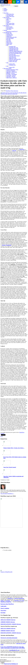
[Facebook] (2, 2)
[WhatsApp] (14, 2)
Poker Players (6, 25)
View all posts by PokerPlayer (7, 493)
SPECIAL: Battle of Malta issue (15, 51)
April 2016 (8, 40)
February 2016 (9, 43)
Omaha (7, 22)
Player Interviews (9, 27)
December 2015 (12, 46)
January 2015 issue (13, 61)
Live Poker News (9, 15)
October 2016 (9, 33)
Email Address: (4, 659)
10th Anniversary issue (13, 48)
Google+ (5, 10)
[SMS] (18, 2)
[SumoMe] (26, 2)
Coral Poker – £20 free (11, 75)
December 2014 (12, 65)
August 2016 (8, 36)
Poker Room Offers (7, 68)
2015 (7, 45)
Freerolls (5, 30)
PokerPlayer (8, 90)
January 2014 (12, 63)
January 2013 (12, 67)
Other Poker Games (10, 24)
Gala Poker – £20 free (10, 76)
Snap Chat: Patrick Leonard (9, 467)
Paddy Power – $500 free (11, 77)
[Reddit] (10, 2)
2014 (7, 62)
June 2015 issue (12, 54)
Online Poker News (10, 16)
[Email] (22, 2)
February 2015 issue (13, 60)
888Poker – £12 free (10, 73)
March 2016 (8, 41)
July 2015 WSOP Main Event (15, 53)
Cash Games (8, 18)
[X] (6, 2)
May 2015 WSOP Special (14, 55)
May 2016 (8, 39)
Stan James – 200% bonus (11, 71)
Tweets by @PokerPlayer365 (6, 571)
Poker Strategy (6, 17)
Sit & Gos (8, 21)
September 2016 (9, 34)
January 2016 (9, 44)
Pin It (2, 436)
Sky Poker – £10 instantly (11, 74)
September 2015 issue (13, 49)
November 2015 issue (13, 47)
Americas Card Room (10, 70)
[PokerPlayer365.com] (5, 4)
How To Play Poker (10, 23)
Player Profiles (9, 26)
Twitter (4, 8)
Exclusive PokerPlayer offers (12, 69)
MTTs (7, 19)
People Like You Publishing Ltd (11, 663)
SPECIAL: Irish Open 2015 (15, 59)
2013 (7, 66)
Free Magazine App (7, 32)
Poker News (5, 12)
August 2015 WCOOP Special (15, 52)
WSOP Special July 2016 (11, 37)
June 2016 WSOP (9, 38)
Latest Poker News (10, 14)
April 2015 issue (12, 56)
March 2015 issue (12, 58)
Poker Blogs (8, 29)
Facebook (5, 9)
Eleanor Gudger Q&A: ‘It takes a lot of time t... (13, 447)
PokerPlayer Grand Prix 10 (11, 31)
